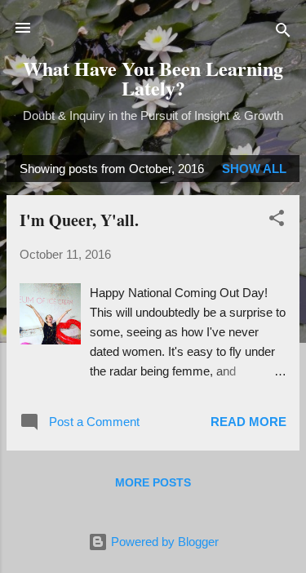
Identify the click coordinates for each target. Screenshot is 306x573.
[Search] (283, 33)
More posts (153, 482)
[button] (276, 220)
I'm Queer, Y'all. (79, 220)
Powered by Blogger (163, 542)
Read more (248, 422)
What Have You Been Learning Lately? (153, 78)
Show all (254, 168)
